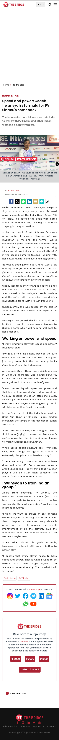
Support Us (38, 726)
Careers (51, 726)
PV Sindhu (24, 578)
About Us (25, 726)
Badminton (10, 95)
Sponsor (24, 641)
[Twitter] (17, 201)
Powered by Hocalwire (38, 732)
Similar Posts (18, 693)
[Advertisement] (29, 47)
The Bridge (34, 589)
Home (6, 85)
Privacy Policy (10, 726)
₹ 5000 (15, 659)
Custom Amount (29, 669)
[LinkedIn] (29, 201)
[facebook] (11, 201)
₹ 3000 (30, 659)
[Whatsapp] (23, 201)
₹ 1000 (44, 659)
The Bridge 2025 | (18, 732)
